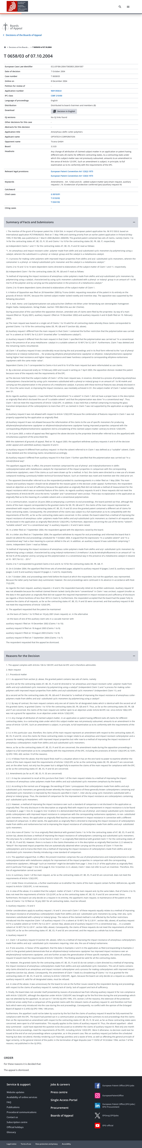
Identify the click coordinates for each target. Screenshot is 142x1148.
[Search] (120, 6)
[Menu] (128, 6)
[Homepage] (5, 47)
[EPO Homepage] (17, 6)
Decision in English (66, 111)
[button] (71, 222)
